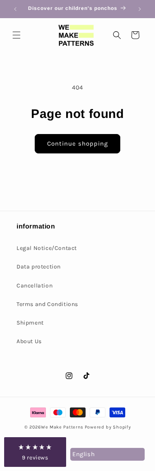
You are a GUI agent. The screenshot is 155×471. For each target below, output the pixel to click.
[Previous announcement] (15, 9)
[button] (16, 35)
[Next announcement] (140, 9)
